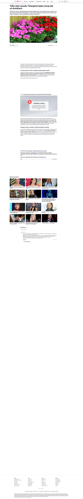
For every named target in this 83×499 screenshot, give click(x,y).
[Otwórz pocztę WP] (59, 1)
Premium (44, 1)
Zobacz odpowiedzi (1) (27, 241)
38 (54, 239)
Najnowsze (25, 1)
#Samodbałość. (34, 152)
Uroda (51, 1)
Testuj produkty (31, 1)
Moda (47, 1)
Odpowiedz (24, 239)
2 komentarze (51, 45)
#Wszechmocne (38, 1)
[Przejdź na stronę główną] (18, 1)
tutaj (30, 497)
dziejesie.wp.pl (43, 157)
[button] (62, 1)
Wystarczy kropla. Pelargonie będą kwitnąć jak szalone (36, 150)
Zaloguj (65, 1)
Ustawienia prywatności (54, 491)
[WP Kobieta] (20, 1)
